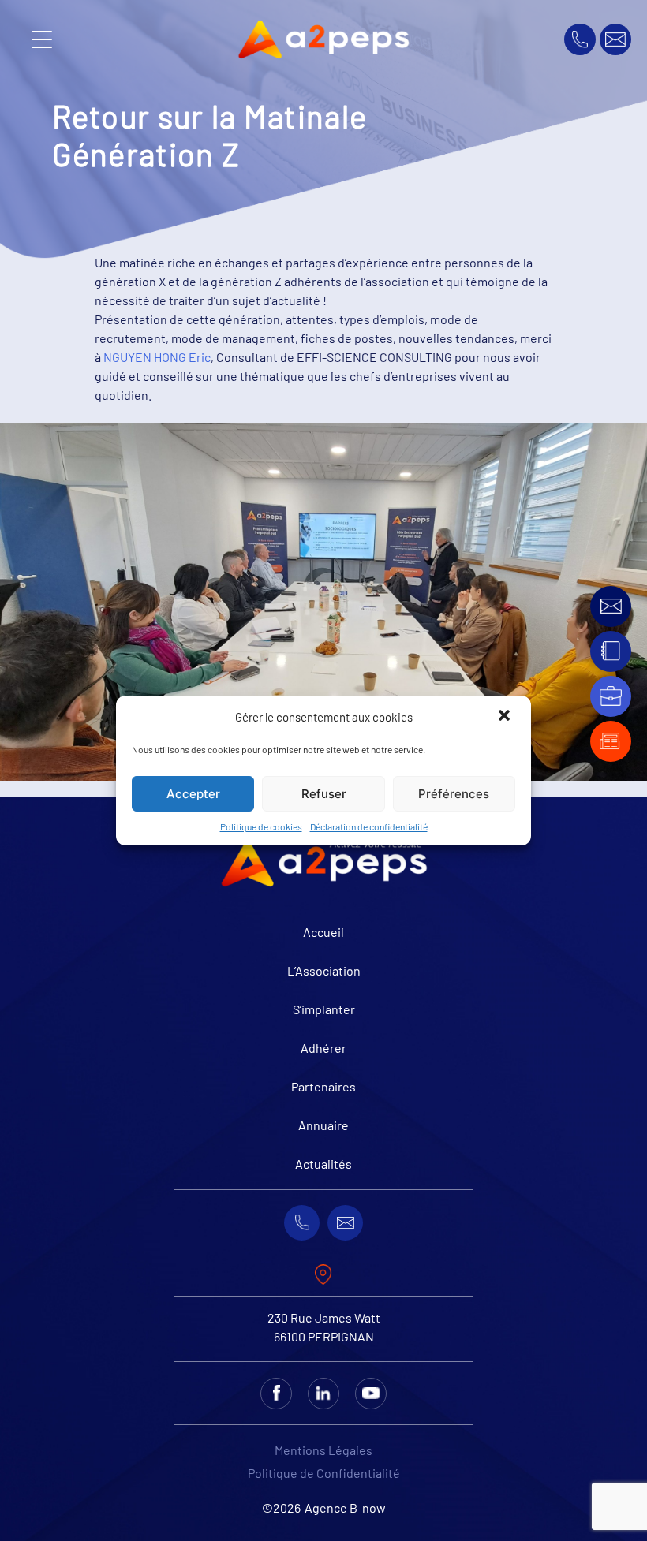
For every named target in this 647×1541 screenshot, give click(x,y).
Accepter (193, 793)
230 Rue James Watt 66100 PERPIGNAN (323, 1327)
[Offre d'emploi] (611, 696)
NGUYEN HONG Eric (157, 356)
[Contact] (611, 606)
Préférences (453, 793)
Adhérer (323, 1047)
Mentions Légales (323, 1449)
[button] (505, 716)
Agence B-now (345, 1507)
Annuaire (323, 1125)
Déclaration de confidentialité (369, 826)
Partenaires (323, 1086)
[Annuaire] (610, 651)
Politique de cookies (261, 826)
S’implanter (324, 1009)
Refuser (323, 793)
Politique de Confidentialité (324, 1472)
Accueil (323, 931)
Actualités (323, 1163)
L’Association (324, 970)
